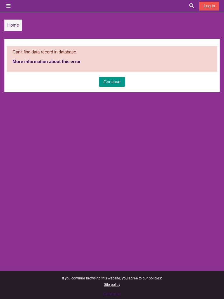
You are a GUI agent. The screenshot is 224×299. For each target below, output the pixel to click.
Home (13, 24)
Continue (112, 293)
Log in (209, 5)
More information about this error (47, 61)
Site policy (112, 285)
